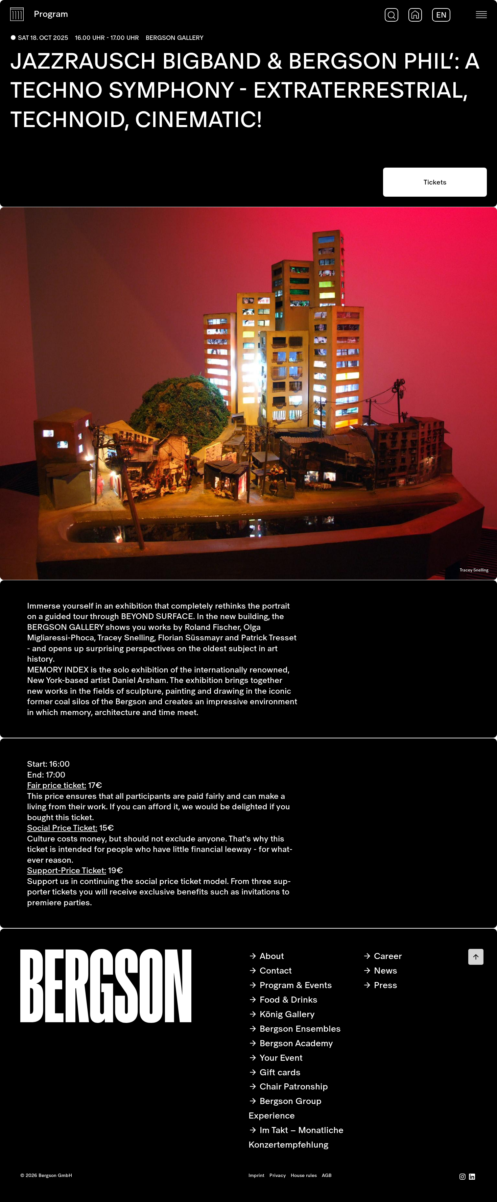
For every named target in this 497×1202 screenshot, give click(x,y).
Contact (274, 970)
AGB (327, 1175)
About (270, 955)
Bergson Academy (295, 1043)
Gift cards (279, 1072)
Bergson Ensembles (299, 1028)
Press (384, 984)
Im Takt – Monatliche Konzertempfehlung (296, 1137)
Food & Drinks (287, 999)
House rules (304, 1175)
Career (387, 955)
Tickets (435, 182)
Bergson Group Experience (285, 1108)
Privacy (277, 1175)
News (384, 970)
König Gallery (286, 1014)
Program (51, 13)
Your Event (280, 1057)
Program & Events (294, 984)
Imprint (256, 1175)
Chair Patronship (292, 1086)
